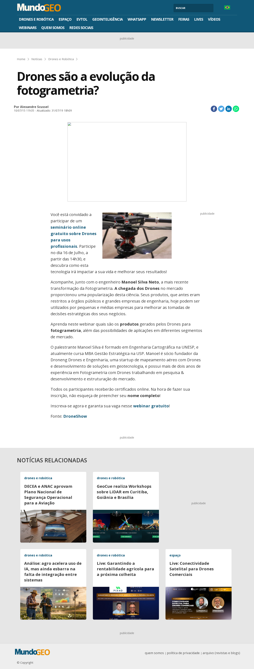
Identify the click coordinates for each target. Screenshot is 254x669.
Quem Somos (52, 27)
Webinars (27, 27)
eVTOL (81, 19)
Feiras (183, 19)
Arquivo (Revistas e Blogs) (221, 653)
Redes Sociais (81, 27)
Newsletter (162, 19)
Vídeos (214, 19)
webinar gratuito (151, 406)
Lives (198, 19)
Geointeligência (107, 19)
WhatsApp (137, 19)
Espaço (65, 19)
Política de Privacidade (183, 653)
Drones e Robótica (36, 19)
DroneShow (75, 416)
